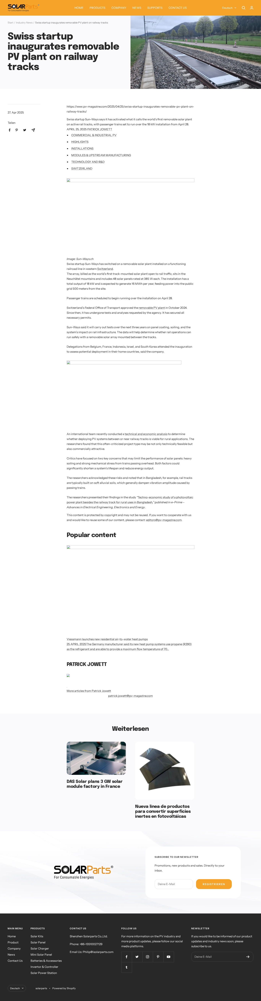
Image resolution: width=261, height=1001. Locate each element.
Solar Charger (40, 948)
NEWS (136, 8)
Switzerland (105, 269)
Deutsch (227, 8)
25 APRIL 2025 (76, 644)
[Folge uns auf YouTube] (168, 957)
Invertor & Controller (44, 967)
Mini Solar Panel (41, 954)
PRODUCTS (97, 8)
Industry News (24, 22)
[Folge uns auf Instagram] (147, 957)
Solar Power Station (44, 973)
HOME (79, 8)
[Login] (251, 7)
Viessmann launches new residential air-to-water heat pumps (107, 639)
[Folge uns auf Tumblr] (126, 967)
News (11, 954)
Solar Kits (37, 936)
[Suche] (243, 8)
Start (10, 22)
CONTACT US (178, 8)
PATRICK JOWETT (99, 129)
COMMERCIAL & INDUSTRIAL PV (94, 135)
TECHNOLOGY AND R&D (88, 162)
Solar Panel (38, 942)
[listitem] (10, 130)
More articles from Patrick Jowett (89, 691)
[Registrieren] (248, 956)
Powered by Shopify (64, 988)
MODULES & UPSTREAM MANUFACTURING (101, 155)
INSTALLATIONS (82, 148)
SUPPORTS (154, 8)
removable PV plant (152, 308)
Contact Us (15, 960)
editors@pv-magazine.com (164, 520)
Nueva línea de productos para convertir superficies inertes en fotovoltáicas (163, 811)
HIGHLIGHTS (79, 142)
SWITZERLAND (81, 168)
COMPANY (118, 8)
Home (12, 936)
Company (14, 948)
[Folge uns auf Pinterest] (158, 957)
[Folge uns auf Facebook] (126, 957)
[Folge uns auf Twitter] (137, 957)
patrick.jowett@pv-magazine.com (130, 696)
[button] (130, 214)
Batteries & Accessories (46, 960)
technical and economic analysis (146, 434)
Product (13, 942)
